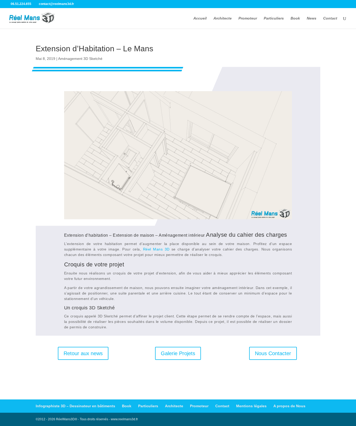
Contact (330, 18)
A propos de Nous (289, 406)
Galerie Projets (178, 353)
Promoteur (247, 18)
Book (295, 18)
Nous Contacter (273, 353)
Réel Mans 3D (156, 249)
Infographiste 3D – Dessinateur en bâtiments (75, 406)
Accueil (200, 18)
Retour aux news (83, 353)
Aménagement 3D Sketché (80, 59)
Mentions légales (251, 406)
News (311, 18)
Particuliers (274, 18)
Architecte (222, 18)
